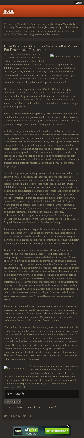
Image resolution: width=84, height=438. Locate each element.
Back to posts (12, 401)
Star (18, 393)
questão (8, 162)
